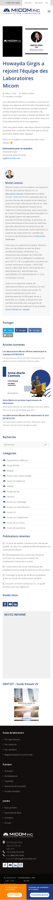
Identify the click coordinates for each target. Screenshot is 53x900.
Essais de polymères (16, 528)
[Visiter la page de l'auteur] (26, 174)
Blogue (10, 470)
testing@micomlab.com (25, 858)
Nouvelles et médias (13, 96)
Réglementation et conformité (18, 754)
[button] (49, 11)
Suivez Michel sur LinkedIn (17, 309)
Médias (10, 486)
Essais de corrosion (16, 522)
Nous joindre (11, 807)
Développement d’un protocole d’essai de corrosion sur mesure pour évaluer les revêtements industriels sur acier (23, 558)
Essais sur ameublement (18, 507)
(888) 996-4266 (17, 855)
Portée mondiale (12, 791)
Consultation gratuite (39, 895)
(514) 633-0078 (17, 852)
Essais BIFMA (13, 465)
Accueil (8, 822)
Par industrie (11, 744)
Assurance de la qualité (15, 786)
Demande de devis (13, 812)
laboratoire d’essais (14, 193)
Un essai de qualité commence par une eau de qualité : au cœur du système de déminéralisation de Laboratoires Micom (26, 546)
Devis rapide (14, 895)
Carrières (9, 817)
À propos (9, 771)
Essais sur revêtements (17, 517)
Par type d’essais (12, 739)
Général (10, 496)
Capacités (9, 781)
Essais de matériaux (16, 481)
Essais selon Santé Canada (19, 476)
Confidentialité (24, 877)
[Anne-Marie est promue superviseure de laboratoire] (26, 381)
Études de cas (13, 491)
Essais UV (11, 512)
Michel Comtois (28, 93)
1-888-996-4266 (12, 2)
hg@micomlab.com (11, 158)
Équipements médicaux (17, 460)
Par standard (11, 749)
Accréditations (11, 776)
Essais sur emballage (16, 502)
